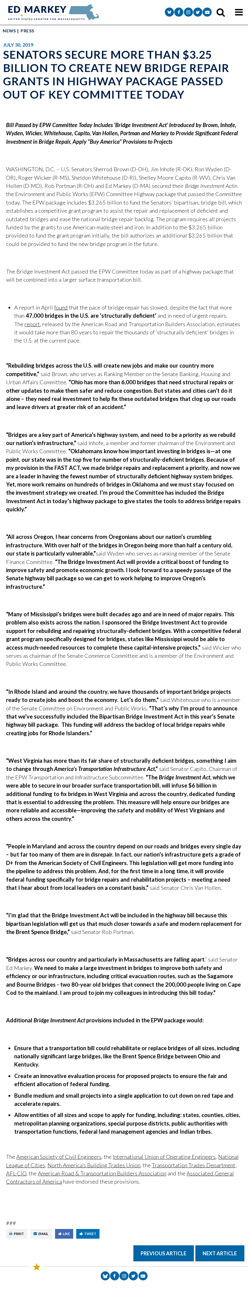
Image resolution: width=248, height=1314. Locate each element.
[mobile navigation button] (239, 12)
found (61, 307)
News (9, 30)
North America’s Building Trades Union (93, 1165)
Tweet (90, 1234)
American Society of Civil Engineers (58, 1156)
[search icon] (221, 12)
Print (19, 1234)
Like (66, 1234)
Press (27, 30)
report (32, 324)
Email (43, 1234)
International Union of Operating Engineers (164, 1156)
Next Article (220, 1253)
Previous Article (163, 1253)
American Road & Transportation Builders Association (102, 1173)
